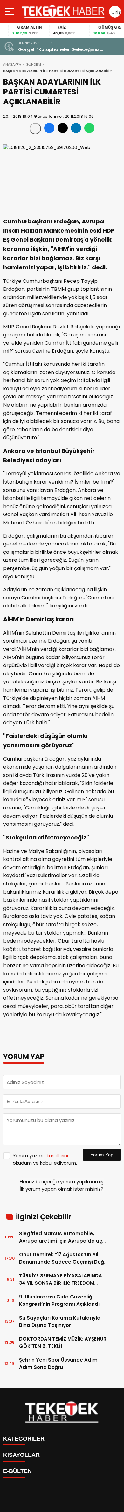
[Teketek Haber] (63, 11)
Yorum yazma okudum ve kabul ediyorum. (45, 1159)
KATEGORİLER (24, 1438)
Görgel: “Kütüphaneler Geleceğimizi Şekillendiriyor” (59, 49)
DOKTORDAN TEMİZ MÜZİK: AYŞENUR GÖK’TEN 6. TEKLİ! (63, 1342)
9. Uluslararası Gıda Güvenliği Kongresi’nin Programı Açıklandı (59, 1300)
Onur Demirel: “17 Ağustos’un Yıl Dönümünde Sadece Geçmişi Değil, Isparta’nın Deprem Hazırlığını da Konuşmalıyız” (63, 1258)
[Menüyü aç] (10, 11)
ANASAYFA (12, 64)
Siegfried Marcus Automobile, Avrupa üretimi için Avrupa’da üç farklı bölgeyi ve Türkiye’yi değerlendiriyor (60, 1237)
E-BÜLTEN (17, 1471)
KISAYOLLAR (21, 1455)
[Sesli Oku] (35, 128)
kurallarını (57, 1155)
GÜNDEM (33, 64)
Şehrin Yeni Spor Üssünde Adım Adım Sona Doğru (58, 1364)
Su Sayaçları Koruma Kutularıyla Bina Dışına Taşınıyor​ (59, 1321)
